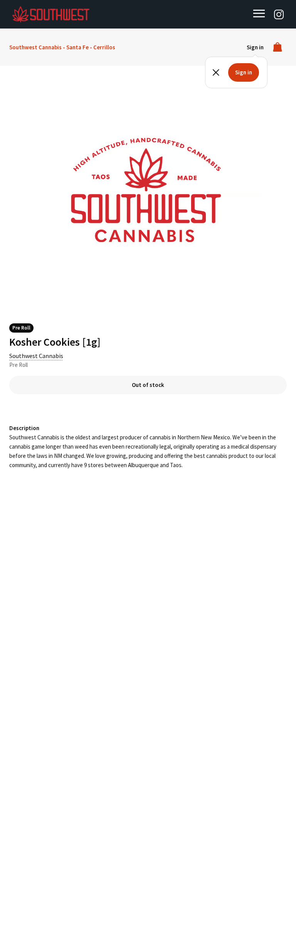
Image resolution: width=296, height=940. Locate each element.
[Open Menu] (259, 13)
